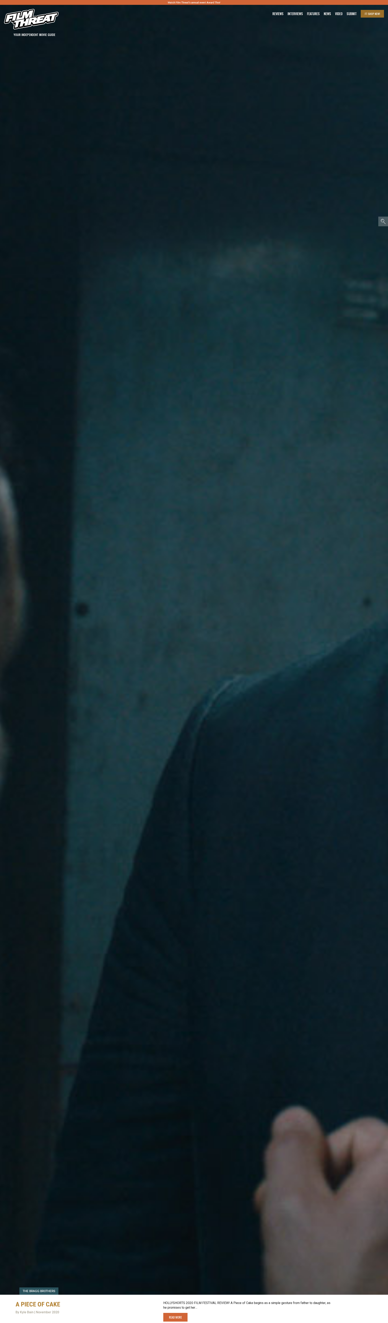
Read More (175, 1317)
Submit (352, 13)
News (327, 13)
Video (339, 13)
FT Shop (372, 14)
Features (313, 13)
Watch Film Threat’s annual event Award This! (194, 2)
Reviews (278, 13)
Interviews (295, 13)
